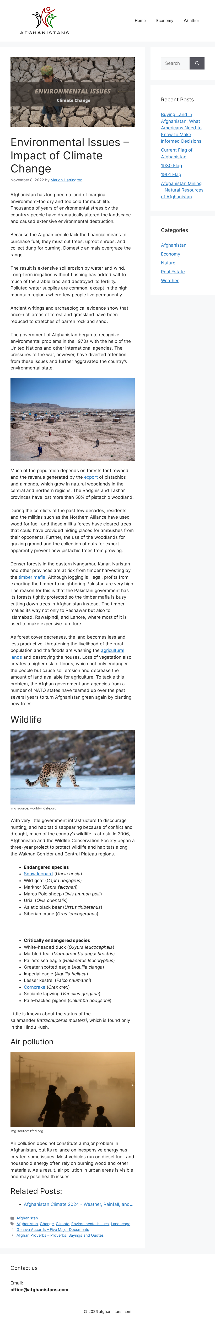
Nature (168, 262)
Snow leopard (38, 873)
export (91, 477)
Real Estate (173, 271)
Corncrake (34, 987)
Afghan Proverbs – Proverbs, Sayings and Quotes (60, 1235)
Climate (62, 1223)
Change (47, 1223)
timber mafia (32, 577)
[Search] (197, 63)
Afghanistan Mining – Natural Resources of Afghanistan (182, 190)
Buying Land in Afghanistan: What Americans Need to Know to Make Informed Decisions (181, 128)
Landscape (120, 1223)
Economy (164, 20)
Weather (191, 20)
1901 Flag (171, 174)
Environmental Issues (90, 1223)
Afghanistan (27, 1218)
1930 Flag (171, 165)
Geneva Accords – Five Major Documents (53, 1229)
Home (140, 20)
